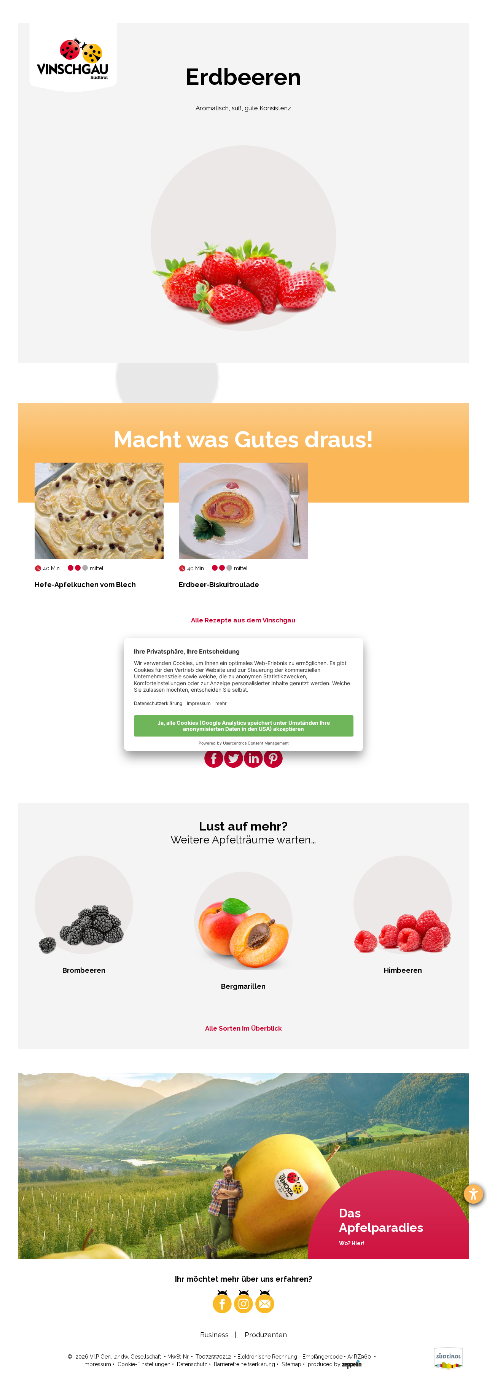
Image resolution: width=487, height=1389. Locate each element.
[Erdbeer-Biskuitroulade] (243, 511)
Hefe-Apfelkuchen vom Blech (85, 585)
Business (214, 1335)
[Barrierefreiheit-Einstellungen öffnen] (473, 1194)
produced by (325, 1364)
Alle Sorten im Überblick (243, 1028)
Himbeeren (403, 970)
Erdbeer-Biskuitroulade (219, 585)
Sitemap (291, 1364)
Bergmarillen (243, 986)
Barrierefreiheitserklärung (244, 1364)
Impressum (97, 1364)
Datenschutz (192, 1364)
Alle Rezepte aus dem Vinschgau (243, 620)
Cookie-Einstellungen (144, 1364)
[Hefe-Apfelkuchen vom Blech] (99, 511)
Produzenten (266, 1335)
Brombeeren (83, 970)
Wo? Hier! (351, 1243)
